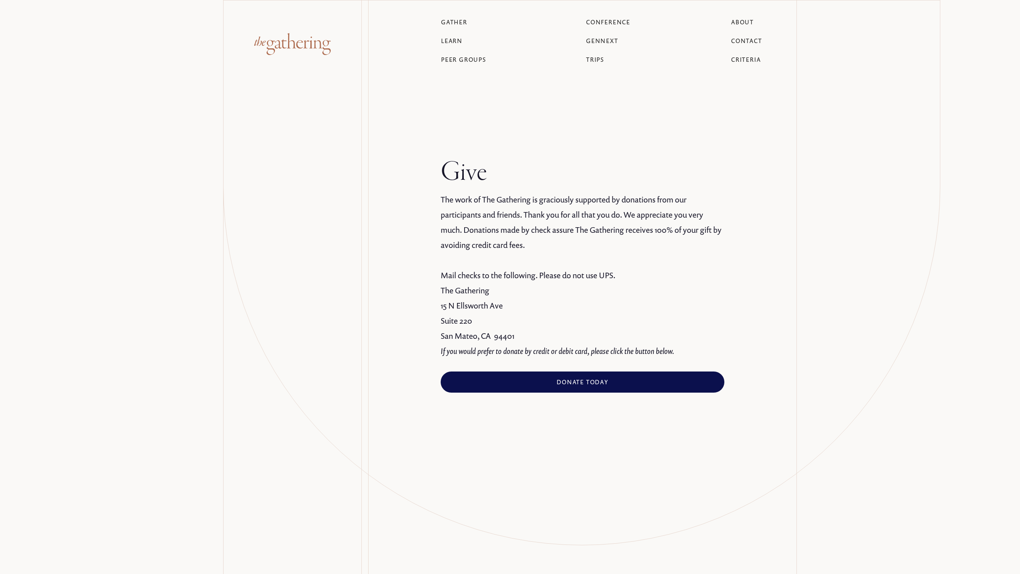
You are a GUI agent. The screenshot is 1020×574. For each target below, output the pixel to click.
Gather (454, 22)
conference (608, 22)
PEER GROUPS (463, 59)
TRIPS (595, 59)
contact (746, 41)
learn (452, 41)
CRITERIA (746, 59)
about (742, 22)
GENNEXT (602, 41)
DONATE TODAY (582, 382)
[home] (292, 44)
